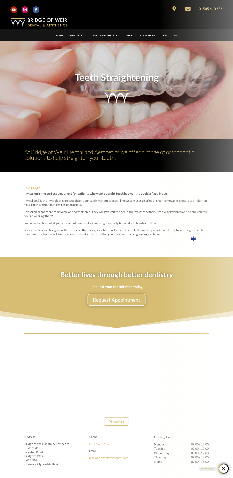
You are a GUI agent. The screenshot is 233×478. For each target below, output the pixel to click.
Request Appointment (116, 300)
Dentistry (77, 35)
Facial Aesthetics (105, 35)
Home (59, 35)
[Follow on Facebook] (36, 9)
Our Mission (147, 35)
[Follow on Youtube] (13, 9)
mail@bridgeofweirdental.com (108, 458)
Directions (116, 421)
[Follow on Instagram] (24, 9)
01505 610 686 (99, 444)
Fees (129, 35)
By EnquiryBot (208, 468)
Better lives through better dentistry (116, 275)
